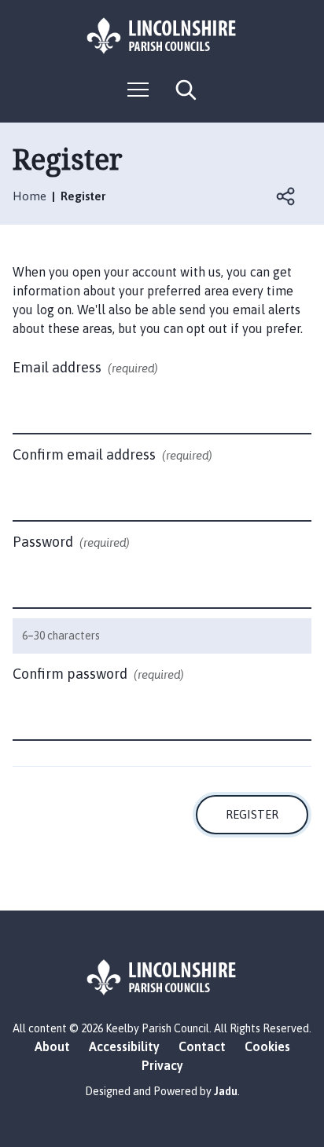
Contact (202, 1046)
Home (29, 196)
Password (71, 541)
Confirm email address (112, 454)
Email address (85, 367)
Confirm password (98, 673)
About (52, 1046)
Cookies (267, 1046)
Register (252, 814)
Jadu (225, 1091)
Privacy (162, 1065)
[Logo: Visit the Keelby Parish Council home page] (162, 35)
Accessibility (124, 1046)
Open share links (286, 196)
